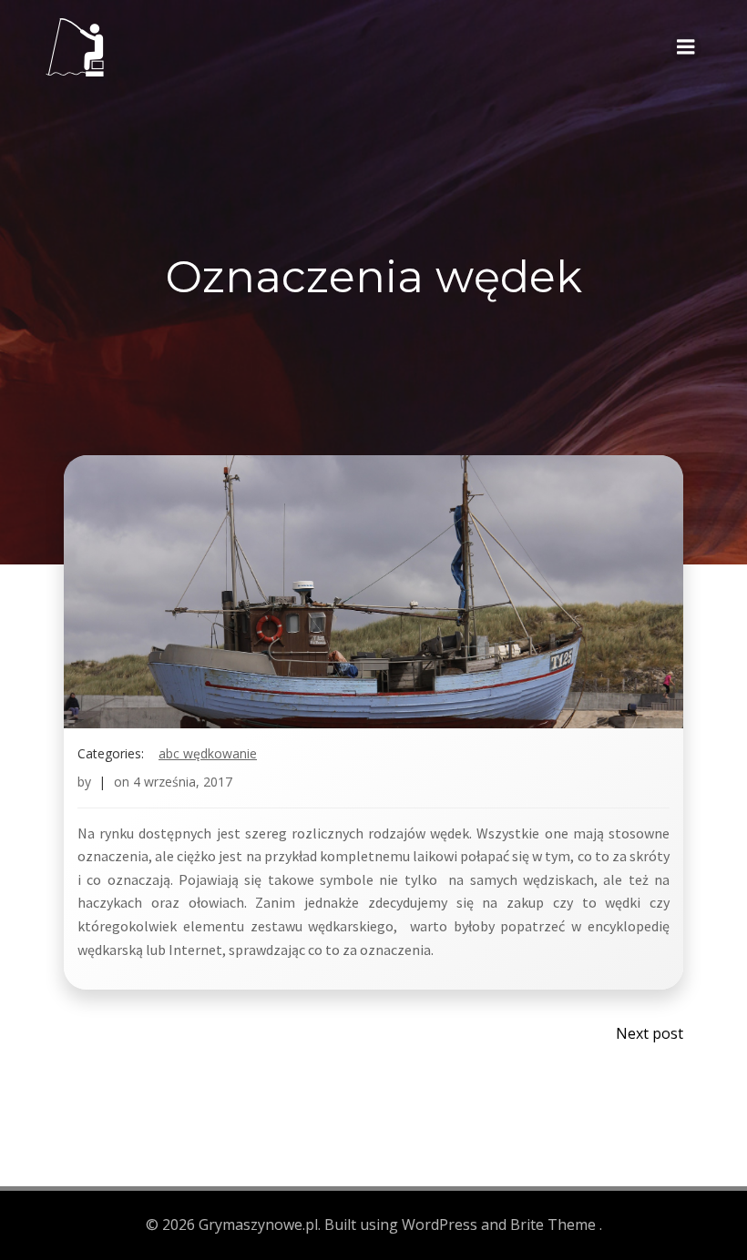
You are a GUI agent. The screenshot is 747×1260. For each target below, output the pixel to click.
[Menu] (685, 47)
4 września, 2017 (182, 781)
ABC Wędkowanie (208, 753)
